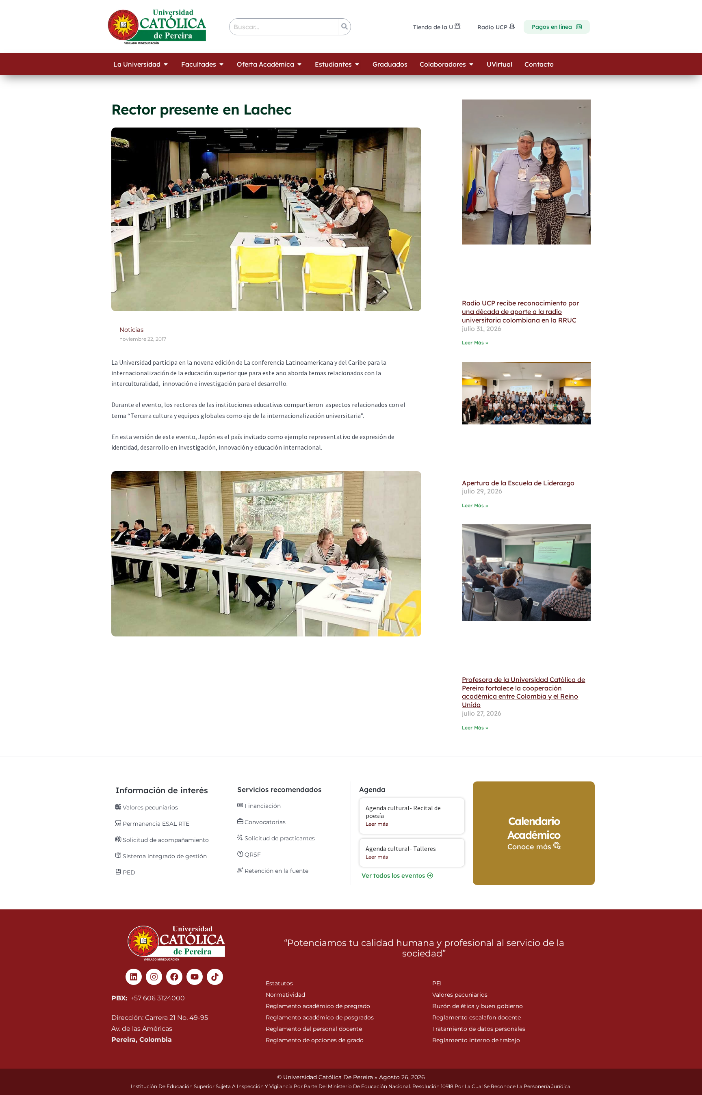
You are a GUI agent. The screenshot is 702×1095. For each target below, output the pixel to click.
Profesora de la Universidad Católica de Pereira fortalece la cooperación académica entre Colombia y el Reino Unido (523, 692)
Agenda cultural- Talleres (401, 848)
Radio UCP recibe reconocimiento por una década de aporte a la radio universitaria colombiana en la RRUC (520, 311)
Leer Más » (475, 343)
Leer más (377, 824)
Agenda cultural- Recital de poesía (403, 812)
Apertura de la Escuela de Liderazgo (518, 483)
